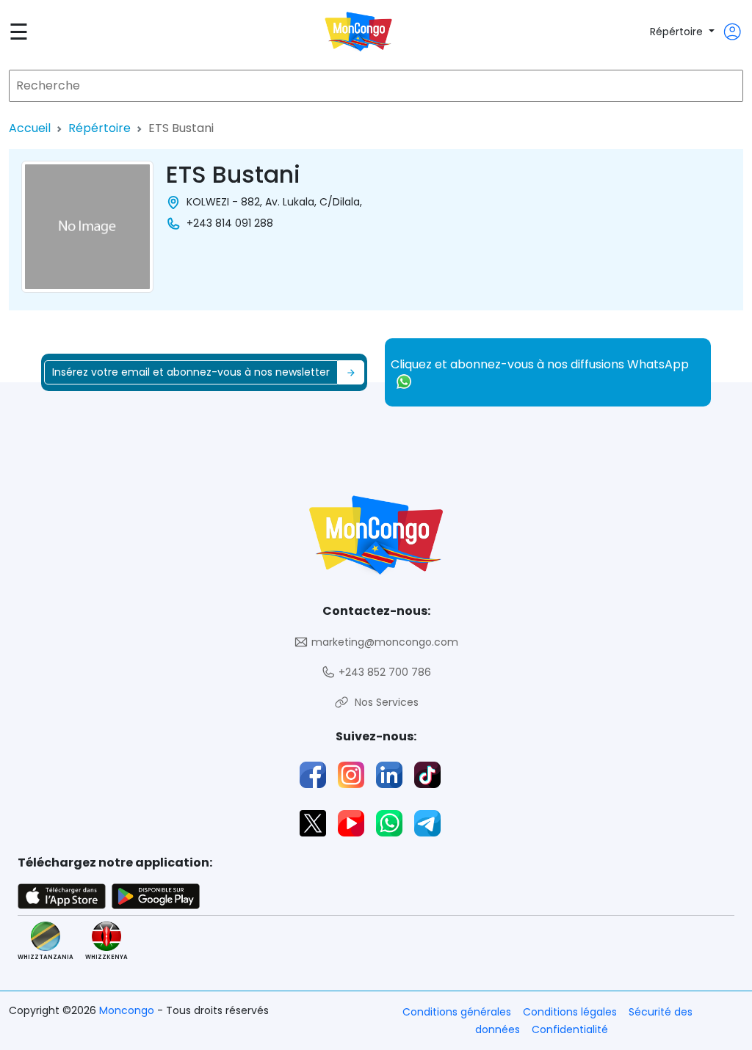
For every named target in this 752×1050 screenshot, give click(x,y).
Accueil (30, 128)
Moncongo (128, 1010)
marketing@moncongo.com (383, 642)
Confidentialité (570, 1029)
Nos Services (384, 702)
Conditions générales (456, 1012)
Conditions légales (570, 1012)
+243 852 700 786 (383, 672)
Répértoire (678, 31)
